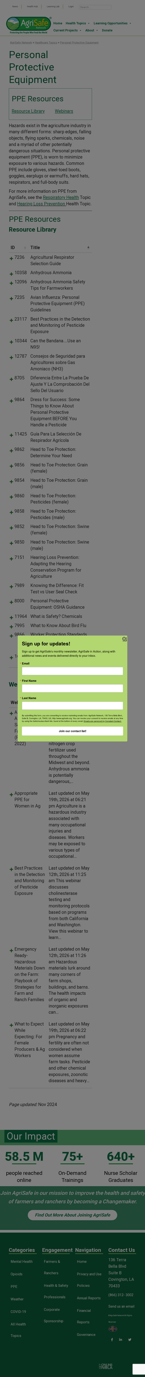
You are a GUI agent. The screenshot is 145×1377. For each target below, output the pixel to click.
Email (25, 663)
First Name (29, 680)
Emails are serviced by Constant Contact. (102, 721)
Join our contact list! (72, 731)
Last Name (29, 698)
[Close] (124, 639)
